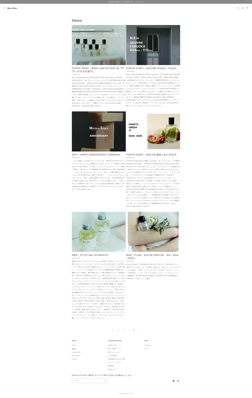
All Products (76, 355)
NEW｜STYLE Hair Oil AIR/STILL (90, 255)
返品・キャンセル (114, 352)
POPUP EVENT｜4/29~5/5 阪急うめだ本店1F (151, 154)
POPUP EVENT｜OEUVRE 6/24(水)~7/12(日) (151, 68)
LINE (146, 348)
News (74, 348)
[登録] (105, 380)
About (74, 345)
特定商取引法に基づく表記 (116, 359)
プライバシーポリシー (115, 362)
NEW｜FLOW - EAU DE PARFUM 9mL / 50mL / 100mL (152, 256)
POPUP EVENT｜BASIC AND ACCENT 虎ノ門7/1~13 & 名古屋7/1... (98, 70)
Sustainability (76, 352)
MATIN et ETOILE (128, 393)
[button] (4, 8)
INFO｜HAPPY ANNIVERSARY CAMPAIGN (96, 154)
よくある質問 (112, 355)
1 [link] (112, 330)
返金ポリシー (112, 369)
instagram (147, 345)
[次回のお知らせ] (248, 2)
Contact (74, 359)
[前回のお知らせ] (4, 2)
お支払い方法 (112, 345)
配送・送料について (114, 348)
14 (134, 330)
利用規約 (111, 366)
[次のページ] (139, 330)
